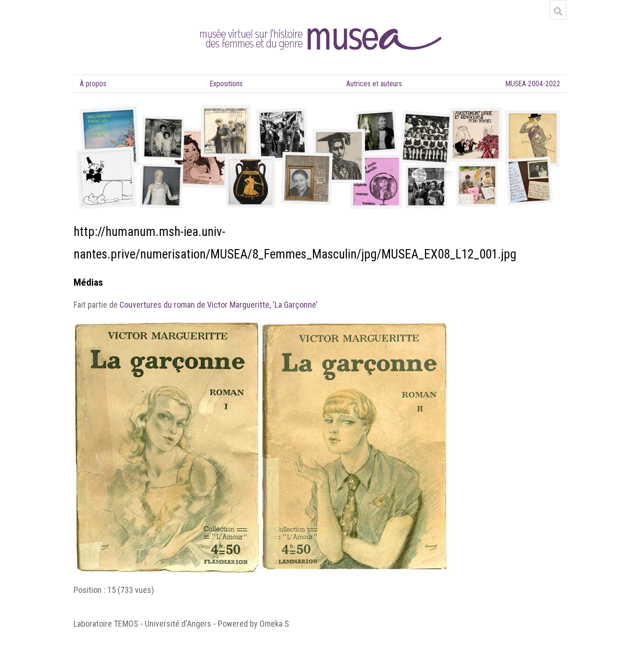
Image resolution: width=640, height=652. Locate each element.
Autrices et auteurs (374, 83)
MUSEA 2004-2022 (533, 83)
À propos (93, 83)
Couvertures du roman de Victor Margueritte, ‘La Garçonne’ (218, 305)
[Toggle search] (558, 11)
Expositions (226, 83)
